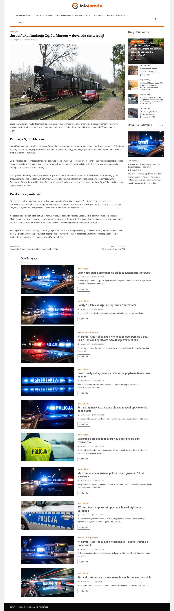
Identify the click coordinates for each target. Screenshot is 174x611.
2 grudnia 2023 (147, 103)
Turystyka (97, 15)
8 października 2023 (148, 117)
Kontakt (21, 22)
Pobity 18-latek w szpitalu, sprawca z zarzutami (107, 305)
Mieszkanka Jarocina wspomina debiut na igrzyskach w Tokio (34, 249)
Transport (38, 15)
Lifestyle (108, 15)
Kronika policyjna (133, 161)
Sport (88, 15)
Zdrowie (78, 15)
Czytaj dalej (83, 289)
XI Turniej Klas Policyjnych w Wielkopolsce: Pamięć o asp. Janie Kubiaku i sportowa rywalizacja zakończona (113, 338)
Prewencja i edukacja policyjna (88, 332)
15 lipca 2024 (146, 75)
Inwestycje (14, 32)
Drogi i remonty (137, 42)
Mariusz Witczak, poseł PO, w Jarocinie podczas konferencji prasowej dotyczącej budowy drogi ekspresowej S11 (151, 87)
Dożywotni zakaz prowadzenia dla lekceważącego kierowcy (144, 165)
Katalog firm (121, 15)
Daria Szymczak (31, 40)
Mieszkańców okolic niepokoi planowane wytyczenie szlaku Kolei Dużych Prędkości (150, 72)
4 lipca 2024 (146, 89)
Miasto (49, 15)
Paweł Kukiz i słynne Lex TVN (113, 249)
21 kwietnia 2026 (135, 170)
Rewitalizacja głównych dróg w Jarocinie (150, 113)
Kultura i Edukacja (63, 15)
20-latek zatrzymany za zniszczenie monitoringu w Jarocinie (114, 577)
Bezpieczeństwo (23, 15)
